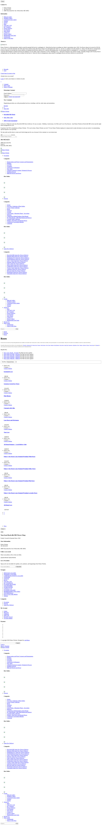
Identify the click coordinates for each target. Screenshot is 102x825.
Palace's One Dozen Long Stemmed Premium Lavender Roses (20, 493)
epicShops (27, 640)
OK (2, 532)
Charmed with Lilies (9, 408)
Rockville (24, 345)
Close (2, 1)
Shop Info (6, 108)
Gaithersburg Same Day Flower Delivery (17, 266)
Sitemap (6, 596)
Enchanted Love (8, 371)
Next (5, 526)
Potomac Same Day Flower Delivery (16, 262)
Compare (6, 84)
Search (18, 643)
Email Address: (7, 93)
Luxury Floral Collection (13, 207)
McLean (87, 345)
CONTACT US (8, 588)
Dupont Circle (34, 345)
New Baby (10, 169)
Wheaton (81, 345)
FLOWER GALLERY (10, 590)
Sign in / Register (8, 87)
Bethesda (52, 345)
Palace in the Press (8, 38)
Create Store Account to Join (8, 73)
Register (6, 106)
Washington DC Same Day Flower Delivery (18, 258)
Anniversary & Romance (13, 167)
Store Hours (7, 31)
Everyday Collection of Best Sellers (16, 206)
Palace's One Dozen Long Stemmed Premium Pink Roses (19, 481)
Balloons (9, 215)
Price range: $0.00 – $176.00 (11, 353)
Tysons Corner (91, 345)
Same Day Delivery (9, 248)
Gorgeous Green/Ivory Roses (11, 384)
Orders (5, 611)
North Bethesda (56, 345)
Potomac (38, 345)
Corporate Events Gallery (10, 19)
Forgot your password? (14, 96)
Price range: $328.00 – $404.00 (12, 357)
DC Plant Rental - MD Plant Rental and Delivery (19, 217)
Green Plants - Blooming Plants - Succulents (18, 213)
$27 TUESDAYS (8, 583)
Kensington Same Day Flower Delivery (17, 272)
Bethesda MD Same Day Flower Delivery (17, 256)
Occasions (6, 155)
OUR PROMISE (8, 586)
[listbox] (11, 362)
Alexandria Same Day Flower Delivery (17, 273)
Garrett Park (66, 345)
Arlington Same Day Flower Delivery (16, 269)
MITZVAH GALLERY (10, 573)
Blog (5, 24)
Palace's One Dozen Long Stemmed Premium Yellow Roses (20, 468)
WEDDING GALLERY (10, 574)
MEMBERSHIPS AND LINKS (12, 591)
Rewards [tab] (6, 69)
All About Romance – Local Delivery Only (15, 444)
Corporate (9, 223)
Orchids (9, 212)
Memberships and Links (10, 35)
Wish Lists (6, 615)
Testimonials (7, 37)
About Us (6, 307)
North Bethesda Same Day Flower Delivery (18, 259)
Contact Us (6, 32)
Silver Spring (61, 345)
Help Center (7, 85)
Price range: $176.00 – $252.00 (12, 354)
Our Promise (7, 29)
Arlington (84, 345)
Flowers (6, 198)
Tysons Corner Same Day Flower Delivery (18, 268)
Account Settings (8, 618)
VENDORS (7, 577)
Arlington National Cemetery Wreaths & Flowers (19, 170)
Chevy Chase (48, 345)
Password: (6, 95)
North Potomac (43, 345)
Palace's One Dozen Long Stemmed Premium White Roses (19, 456)
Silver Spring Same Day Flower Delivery (17, 265)
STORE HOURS (8, 587)
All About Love (8, 505)
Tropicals (9, 210)
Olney (78, 345)
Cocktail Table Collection (13, 219)
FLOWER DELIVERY (10, 584)
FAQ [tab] (5, 70)
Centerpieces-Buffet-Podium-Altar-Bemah (17, 216)
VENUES (6, 578)
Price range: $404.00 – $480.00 (12, 358)
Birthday (9, 163)
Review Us (6, 322)
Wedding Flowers (11, 172)
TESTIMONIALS (8, 593)
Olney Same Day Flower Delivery (15, 263)
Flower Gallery (7, 34)
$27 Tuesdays (7, 27)
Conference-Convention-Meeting (15, 222)
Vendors (6, 21)
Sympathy (9, 166)
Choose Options (8, 368)
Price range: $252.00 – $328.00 (12, 355)
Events (5, 299)
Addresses (6, 614)
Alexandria (97, 345)
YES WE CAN (8, 25)
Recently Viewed (8, 617)
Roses (8, 209)
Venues (5, 22)
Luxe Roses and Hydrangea (11, 420)
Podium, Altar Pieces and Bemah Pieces (17, 220)
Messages (6, 612)
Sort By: (4, 361)
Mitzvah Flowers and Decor (14, 173)
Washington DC (29, 345)
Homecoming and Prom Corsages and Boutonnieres (20, 162)
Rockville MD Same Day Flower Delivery (17, 255)
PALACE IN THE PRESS (11, 594)
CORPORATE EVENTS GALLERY (13, 575)
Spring (8, 205)
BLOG (5, 580)
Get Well (9, 164)
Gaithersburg (75, 345)
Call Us (2, 644)
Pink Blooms (7, 396)
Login (2, 78)
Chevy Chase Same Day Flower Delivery (17, 260)
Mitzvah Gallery (8, 17)
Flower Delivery (8, 28)
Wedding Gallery (8, 18)
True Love (6, 432)
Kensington (70, 345)
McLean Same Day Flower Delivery (16, 270)
